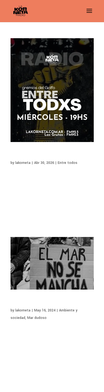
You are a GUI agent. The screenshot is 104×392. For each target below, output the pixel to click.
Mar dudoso (37, 317)
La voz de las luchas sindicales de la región (46, 154)
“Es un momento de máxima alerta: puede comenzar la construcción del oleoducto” (50, 302)
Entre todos (67, 162)
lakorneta (23, 162)
